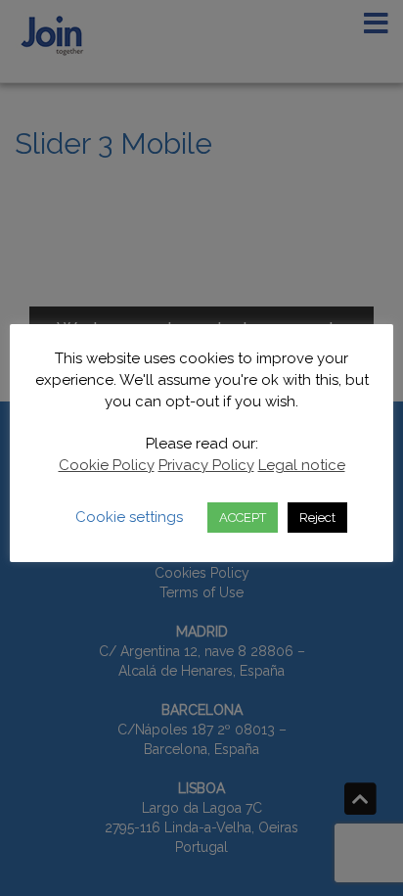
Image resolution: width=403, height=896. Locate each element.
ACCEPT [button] (242, 517)
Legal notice (301, 465)
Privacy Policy (206, 465)
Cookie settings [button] (129, 517)
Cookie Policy (107, 465)
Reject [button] (317, 517)
